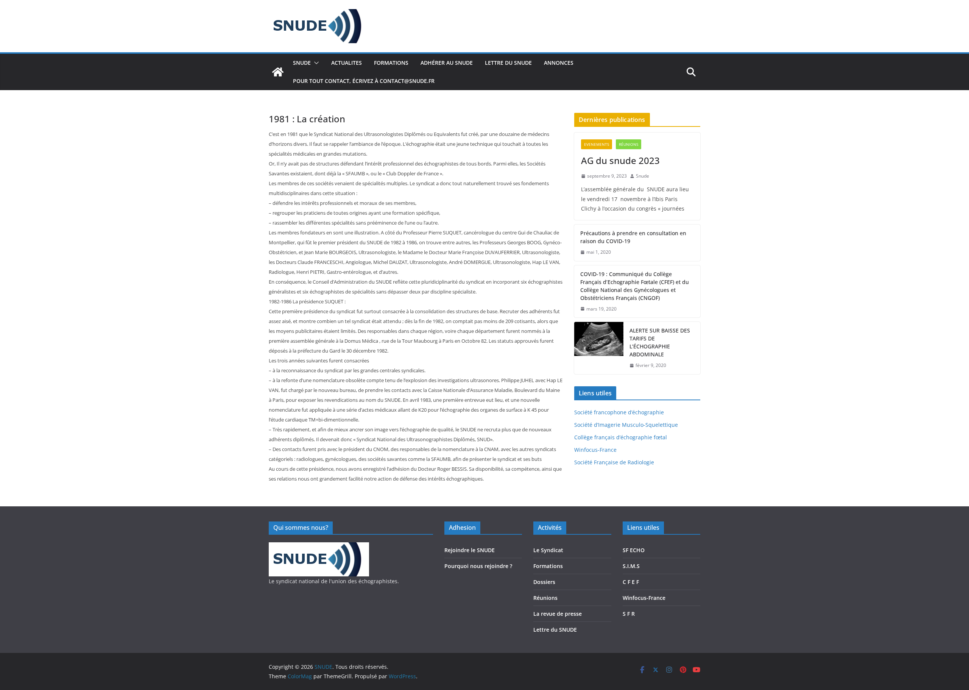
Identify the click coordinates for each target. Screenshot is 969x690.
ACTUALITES (346, 62)
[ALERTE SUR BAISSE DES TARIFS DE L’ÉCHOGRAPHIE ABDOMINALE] (598, 348)
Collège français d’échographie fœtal (620, 437)
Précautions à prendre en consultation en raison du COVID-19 (633, 237)
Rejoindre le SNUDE (469, 550)
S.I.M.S (631, 566)
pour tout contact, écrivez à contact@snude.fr (364, 80)
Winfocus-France (595, 449)
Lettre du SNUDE (555, 629)
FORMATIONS (391, 62)
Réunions (628, 144)
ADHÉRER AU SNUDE (447, 62)
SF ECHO (634, 550)
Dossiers (544, 581)
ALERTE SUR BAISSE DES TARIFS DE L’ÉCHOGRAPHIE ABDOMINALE (659, 342)
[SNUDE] (278, 72)
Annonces (558, 62)
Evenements (596, 144)
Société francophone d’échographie (619, 412)
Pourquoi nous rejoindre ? (478, 566)
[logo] (319, 547)
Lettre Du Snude (508, 62)
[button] (315, 63)
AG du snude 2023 (620, 160)
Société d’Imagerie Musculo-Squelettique (626, 424)
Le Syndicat (548, 550)
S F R (629, 613)
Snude (642, 176)
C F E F (631, 581)
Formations (548, 566)
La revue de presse (557, 613)
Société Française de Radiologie (614, 462)
